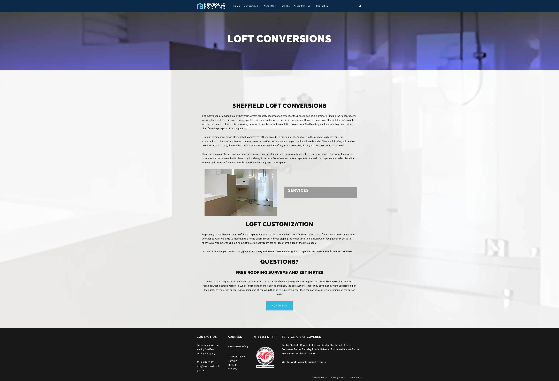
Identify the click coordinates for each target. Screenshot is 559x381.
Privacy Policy (338, 377)
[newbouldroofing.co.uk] (211, 6)
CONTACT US (279, 305)
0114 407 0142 (205, 362)
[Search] (360, 6)
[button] (259, 6)
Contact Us (322, 6)
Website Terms (319, 377)
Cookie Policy (355, 377)
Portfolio (285, 6)
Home (236, 6)
